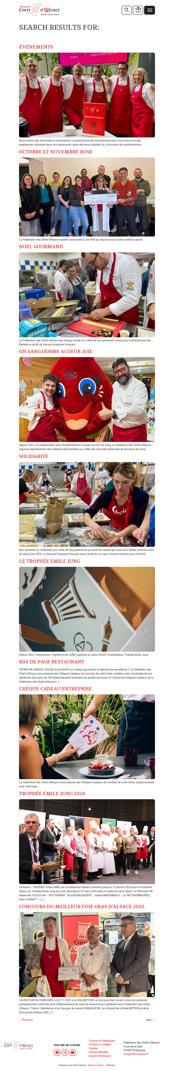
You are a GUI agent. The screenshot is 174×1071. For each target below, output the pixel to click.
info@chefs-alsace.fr (136, 1054)
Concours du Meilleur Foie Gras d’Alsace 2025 (81, 907)
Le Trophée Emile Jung (49, 561)
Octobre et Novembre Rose (56, 152)
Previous (26, 1019)
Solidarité (33, 456)
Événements (36, 47)
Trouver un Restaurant (102, 1040)
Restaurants (127, 10)
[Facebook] (57, 1052)
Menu (149, 10)
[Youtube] (72, 1052)
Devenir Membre (98, 1052)
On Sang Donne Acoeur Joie (55, 351)
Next (150, 1019)
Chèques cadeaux (138, 10)
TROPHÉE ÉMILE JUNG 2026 (52, 794)
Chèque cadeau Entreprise (55, 689)
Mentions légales (96, 1065)
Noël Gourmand (41, 247)
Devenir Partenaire (100, 1056)
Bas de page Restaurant (51, 662)
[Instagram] (65, 1052)
